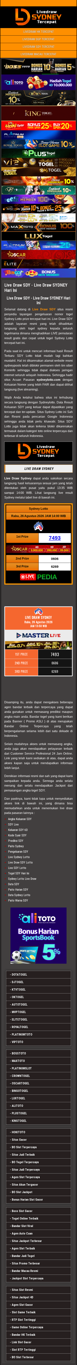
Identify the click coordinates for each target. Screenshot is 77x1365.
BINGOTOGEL (20, 1091)
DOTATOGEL (19, 974)
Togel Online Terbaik (25, 1218)
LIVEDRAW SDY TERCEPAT (39, 46)
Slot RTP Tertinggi (24, 1350)
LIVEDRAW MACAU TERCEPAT (38, 54)
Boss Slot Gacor (22, 1211)
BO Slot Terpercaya (24, 1147)
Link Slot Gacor (21, 1342)
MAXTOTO (18, 1061)
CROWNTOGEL (21, 1076)
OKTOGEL (18, 997)
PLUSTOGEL (19, 1113)
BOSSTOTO (19, 1053)
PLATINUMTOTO (22, 1034)
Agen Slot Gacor (22, 1305)
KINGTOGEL (19, 1121)
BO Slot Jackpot (22, 1192)
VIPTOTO (17, 1042)
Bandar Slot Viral (22, 1226)
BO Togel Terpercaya (25, 1162)
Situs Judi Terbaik (23, 1154)
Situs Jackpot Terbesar (27, 1241)
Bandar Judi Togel (23, 1256)
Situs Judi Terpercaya (26, 1169)
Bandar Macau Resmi (25, 1271)
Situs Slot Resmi (22, 1290)
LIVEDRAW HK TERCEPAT (38, 32)
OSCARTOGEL (20, 1083)
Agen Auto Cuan (22, 1233)
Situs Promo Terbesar (26, 1263)
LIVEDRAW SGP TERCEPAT (38, 39)
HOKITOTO (18, 1132)
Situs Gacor (19, 1139)
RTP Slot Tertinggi (24, 1320)
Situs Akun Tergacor (25, 1184)
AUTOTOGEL (19, 1004)
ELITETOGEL (19, 1019)
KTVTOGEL (19, 989)
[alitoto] (38, 936)
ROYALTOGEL (20, 1027)
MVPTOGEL (19, 1012)
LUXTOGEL (18, 1098)
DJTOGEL (18, 982)
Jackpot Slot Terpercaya (27, 1278)
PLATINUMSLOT (22, 1068)
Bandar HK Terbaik (23, 1335)
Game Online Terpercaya (27, 1327)
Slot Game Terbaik (24, 1312)
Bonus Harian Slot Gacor (27, 1199)
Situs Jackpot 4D (22, 1297)
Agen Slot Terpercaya (26, 1177)
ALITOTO (17, 1106)
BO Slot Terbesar (23, 1357)
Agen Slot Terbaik (23, 1248)
